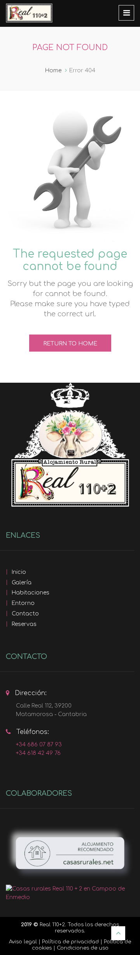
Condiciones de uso (82, 948)
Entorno (23, 603)
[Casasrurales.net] (70, 853)
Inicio (19, 572)
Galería (22, 583)
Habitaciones (30, 593)
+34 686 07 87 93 (39, 745)
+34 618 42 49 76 (38, 753)
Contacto (25, 614)
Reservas (24, 624)
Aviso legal (23, 942)
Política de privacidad (70, 942)
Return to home (70, 344)
